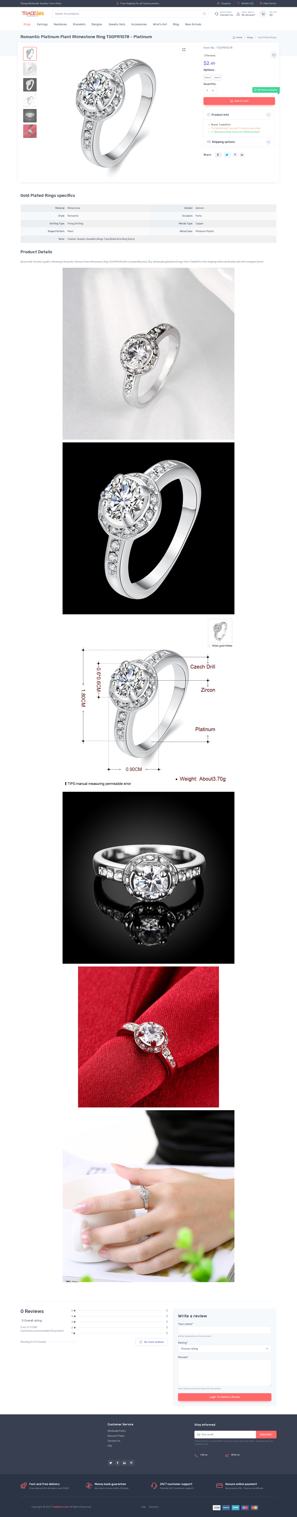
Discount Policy (116, 1435)
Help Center (270, 3)
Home (239, 37)
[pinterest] (131, 1463)
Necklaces (60, 24)
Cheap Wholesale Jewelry (34, 3)
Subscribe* (266, 1434)
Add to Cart (241, 100)
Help (143, 1506)
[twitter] (111, 1463)
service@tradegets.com (244, 1458)
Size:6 (208, 77)
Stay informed (205, 1424)
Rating (183, 1342)
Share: (207, 154)
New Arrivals (193, 24)
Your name (185, 1324)
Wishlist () (247, 3)
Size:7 (217, 77)
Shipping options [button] (223, 142)
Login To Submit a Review (224, 1397)
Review (183, 1357)
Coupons (226, 3)
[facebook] (117, 1463)
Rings (27, 24)
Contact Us (114, 1440)
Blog (176, 24)
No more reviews (154, 1342)
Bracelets (79, 24)
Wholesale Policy (117, 1430)
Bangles (97, 24)
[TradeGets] (32, 14)
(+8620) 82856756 (211, 1458)
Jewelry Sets (116, 24)
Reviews (153, 1506)
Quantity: (210, 84)
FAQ (110, 1445)
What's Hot (160, 24)
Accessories (139, 24)
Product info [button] (220, 114)
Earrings (42, 24)
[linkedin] (124, 1463)
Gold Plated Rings (267, 37)
